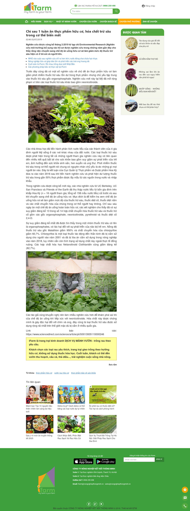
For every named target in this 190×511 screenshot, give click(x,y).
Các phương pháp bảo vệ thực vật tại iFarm (47, 66)
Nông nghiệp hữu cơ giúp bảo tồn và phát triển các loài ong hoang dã (58, 61)
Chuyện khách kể (108, 21)
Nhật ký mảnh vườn (66, 21)
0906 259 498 (88, 480)
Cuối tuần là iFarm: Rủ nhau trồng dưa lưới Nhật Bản (51, 64)
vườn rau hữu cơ (61, 372)
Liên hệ (81, 5)
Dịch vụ (48, 21)
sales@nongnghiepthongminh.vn (118, 484)
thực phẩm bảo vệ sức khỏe (83, 372)
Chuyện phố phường (129, 21)
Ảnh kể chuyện (150, 21)
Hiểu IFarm (36, 21)
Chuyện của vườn (88, 21)
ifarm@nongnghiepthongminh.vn (91, 484)
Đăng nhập (150, 5)
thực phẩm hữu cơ (44, 372)
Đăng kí (159, 459)
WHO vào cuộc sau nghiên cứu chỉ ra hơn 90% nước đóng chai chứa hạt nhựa (62, 58)
